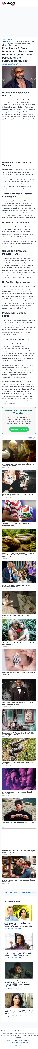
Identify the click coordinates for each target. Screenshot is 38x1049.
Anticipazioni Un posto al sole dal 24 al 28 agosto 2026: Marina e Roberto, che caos (18, 1011)
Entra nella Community (19, 429)
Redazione (19, 1042)
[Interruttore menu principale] (34, 4)
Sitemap (25, 1042)
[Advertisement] (19, 141)
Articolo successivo (29, 892)
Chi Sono (12, 1042)
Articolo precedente (9, 892)
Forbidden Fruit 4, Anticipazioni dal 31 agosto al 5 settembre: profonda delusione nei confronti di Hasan (18, 953)
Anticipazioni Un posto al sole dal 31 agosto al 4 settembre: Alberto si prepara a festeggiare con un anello (18, 924)
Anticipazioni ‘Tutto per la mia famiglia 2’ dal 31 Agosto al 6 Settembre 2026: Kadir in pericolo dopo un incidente (17, 983)
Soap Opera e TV (9, 928)
